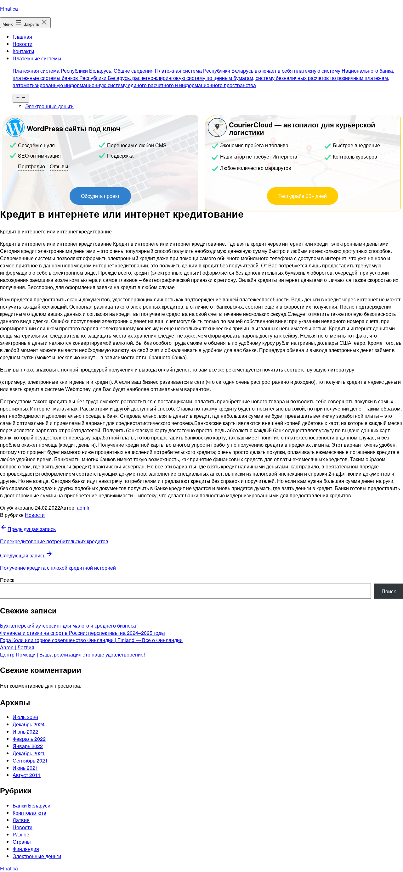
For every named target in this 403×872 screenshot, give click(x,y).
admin (84, 507)
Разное (21, 834)
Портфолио (31, 166)
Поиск (7, 580)
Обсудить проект (100, 195)
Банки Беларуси (31, 805)
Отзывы (59, 166)
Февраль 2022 (29, 738)
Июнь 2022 (25, 731)
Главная (22, 36)
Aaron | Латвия (17, 647)
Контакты (23, 51)
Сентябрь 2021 (30, 760)
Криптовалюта (29, 812)
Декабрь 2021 (29, 753)
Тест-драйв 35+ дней (302, 195)
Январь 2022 (28, 746)
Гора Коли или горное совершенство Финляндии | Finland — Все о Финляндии (91, 640)
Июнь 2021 (25, 767)
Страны (22, 841)
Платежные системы (203, 72)
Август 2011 (27, 775)
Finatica (9, 8)
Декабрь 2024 (29, 724)
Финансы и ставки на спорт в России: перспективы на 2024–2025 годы (82, 632)
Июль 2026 (25, 717)
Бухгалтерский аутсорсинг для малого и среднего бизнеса (68, 625)
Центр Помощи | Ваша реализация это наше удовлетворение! (72, 654)
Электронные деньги (49, 106)
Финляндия (26, 848)
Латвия (21, 820)
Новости (22, 44)
